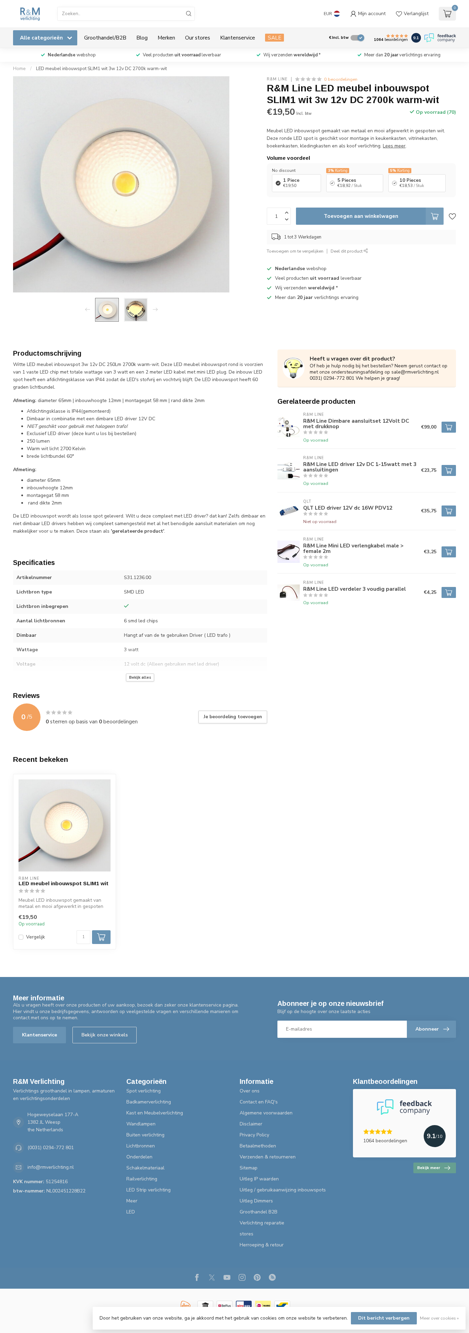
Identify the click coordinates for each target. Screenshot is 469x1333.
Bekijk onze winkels (104, 1035)
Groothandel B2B (258, 1212)
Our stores (197, 37)
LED (130, 1212)
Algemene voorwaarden (266, 1113)
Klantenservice (237, 37)
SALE (274, 37)
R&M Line (277, 79)
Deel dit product (347, 251)
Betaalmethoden (258, 1146)
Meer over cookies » (439, 1318)
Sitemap (249, 1168)
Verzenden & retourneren (268, 1157)
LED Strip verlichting (148, 1190)
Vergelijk (35, 937)
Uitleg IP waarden (259, 1179)
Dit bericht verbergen (384, 1318)
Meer (131, 1201)
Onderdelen (139, 1157)
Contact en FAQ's (259, 1102)
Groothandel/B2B (105, 37)
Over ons (250, 1091)
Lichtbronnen (140, 1146)
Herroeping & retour (262, 1245)
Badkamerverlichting (148, 1102)
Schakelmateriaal (145, 1168)
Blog (142, 37)
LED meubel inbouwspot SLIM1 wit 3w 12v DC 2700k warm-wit (101, 69)
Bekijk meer (428, 1167)
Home (19, 69)
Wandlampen (141, 1124)
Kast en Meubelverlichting (154, 1113)
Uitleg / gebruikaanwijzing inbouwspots (283, 1190)
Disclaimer (251, 1124)
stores (246, 1234)
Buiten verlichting (145, 1135)
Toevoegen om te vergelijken (295, 251)
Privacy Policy (254, 1135)
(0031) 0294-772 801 (50, 1147)
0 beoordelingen (340, 79)
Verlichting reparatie (262, 1223)
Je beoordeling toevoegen (233, 717)
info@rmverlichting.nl (50, 1167)
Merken (166, 37)
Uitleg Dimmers (256, 1201)
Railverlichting (141, 1179)
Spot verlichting (143, 1091)
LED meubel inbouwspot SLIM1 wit (63, 883)
